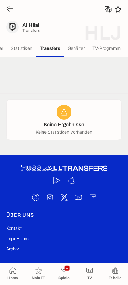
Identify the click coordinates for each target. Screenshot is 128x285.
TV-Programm (106, 48)
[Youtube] (78, 197)
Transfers (50, 48)
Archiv (12, 248)
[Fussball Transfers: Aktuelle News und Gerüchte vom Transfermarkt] (64, 168)
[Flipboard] (92, 197)
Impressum (17, 238)
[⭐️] (118, 9)
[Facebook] (35, 197)
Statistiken (21, 48)
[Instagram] (49, 197)
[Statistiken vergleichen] (108, 9)
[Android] (57, 180)
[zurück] (10, 9)
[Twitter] (64, 197)
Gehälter (76, 48)
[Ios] (71, 180)
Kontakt (14, 228)
